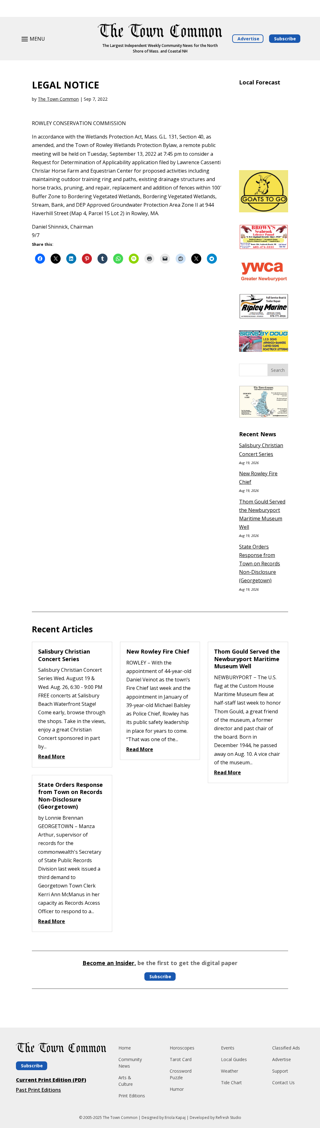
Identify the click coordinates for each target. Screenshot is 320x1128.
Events (227, 1048)
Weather (229, 1071)
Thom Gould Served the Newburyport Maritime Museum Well (247, 659)
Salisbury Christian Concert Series (64, 655)
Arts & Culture (125, 1081)
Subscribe (285, 39)
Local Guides (234, 1059)
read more (51, 756)
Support (280, 1071)
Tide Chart (231, 1082)
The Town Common (58, 99)
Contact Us (283, 1082)
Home (124, 1048)
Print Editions (131, 1096)
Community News (130, 1062)
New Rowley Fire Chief (157, 651)
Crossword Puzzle (181, 1074)
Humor (177, 1089)
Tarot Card (181, 1059)
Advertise (248, 39)
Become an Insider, (109, 963)
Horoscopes (182, 1048)
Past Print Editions (38, 1089)
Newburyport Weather (263, 157)
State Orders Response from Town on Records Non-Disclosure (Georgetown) (259, 563)
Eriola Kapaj (175, 1117)
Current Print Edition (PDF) (51, 1079)
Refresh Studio (228, 1117)
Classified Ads (286, 1048)
